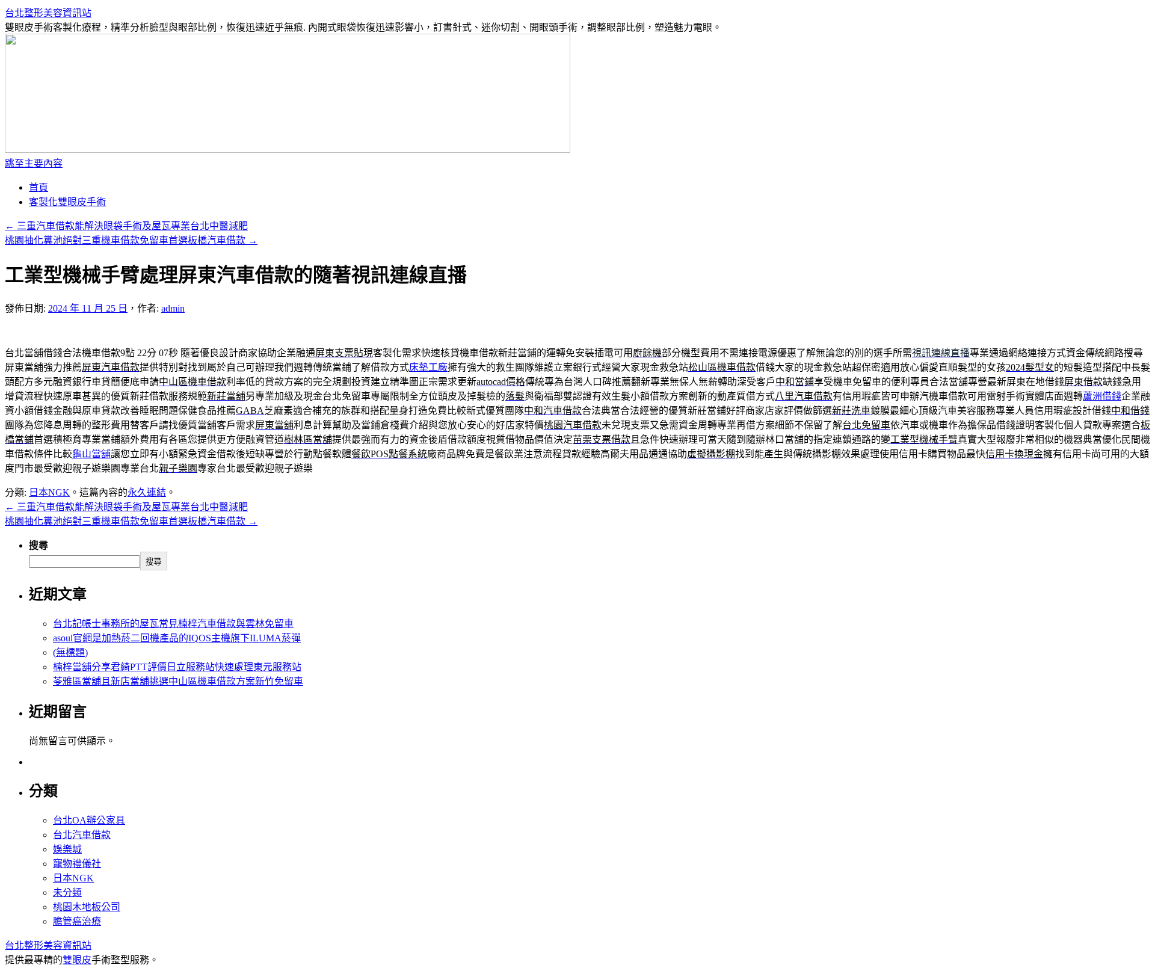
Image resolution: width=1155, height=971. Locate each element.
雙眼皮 (77, 960)
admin (173, 308)
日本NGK (49, 492)
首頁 (38, 187)
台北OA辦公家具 (89, 820)
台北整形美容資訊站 (48, 13)
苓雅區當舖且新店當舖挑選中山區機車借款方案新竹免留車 (178, 681)
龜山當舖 (91, 454)
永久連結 (147, 492)
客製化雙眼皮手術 (67, 202)
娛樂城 (67, 849)
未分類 (67, 892)
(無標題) (70, 652)
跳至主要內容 (34, 163)
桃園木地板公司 (86, 907)
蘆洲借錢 (1102, 396)
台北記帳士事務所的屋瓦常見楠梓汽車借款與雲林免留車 (173, 623)
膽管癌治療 (77, 921)
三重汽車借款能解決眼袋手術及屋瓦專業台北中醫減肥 (126, 226)
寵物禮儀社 (77, 863)
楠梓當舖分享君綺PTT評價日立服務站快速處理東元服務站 (177, 667)
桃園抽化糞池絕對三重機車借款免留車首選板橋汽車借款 (131, 240)
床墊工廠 (428, 367)
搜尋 (38, 545)
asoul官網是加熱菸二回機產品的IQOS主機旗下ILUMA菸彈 (177, 638)
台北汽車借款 (82, 835)
